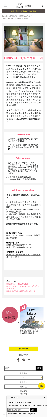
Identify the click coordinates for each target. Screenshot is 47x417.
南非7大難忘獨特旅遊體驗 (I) (18, 245)
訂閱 (39, 368)
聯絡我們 (23, 394)
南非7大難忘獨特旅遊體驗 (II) (18, 247)
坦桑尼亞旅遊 (24, 15)
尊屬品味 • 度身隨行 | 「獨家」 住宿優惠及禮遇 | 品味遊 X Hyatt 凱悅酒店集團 (31, 331)
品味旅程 (13, 15)
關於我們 (23, 391)
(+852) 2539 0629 (25, 286)
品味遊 (5, 15)
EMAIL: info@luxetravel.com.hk (20, 291)
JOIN (33, 410)
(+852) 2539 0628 (21, 284)
